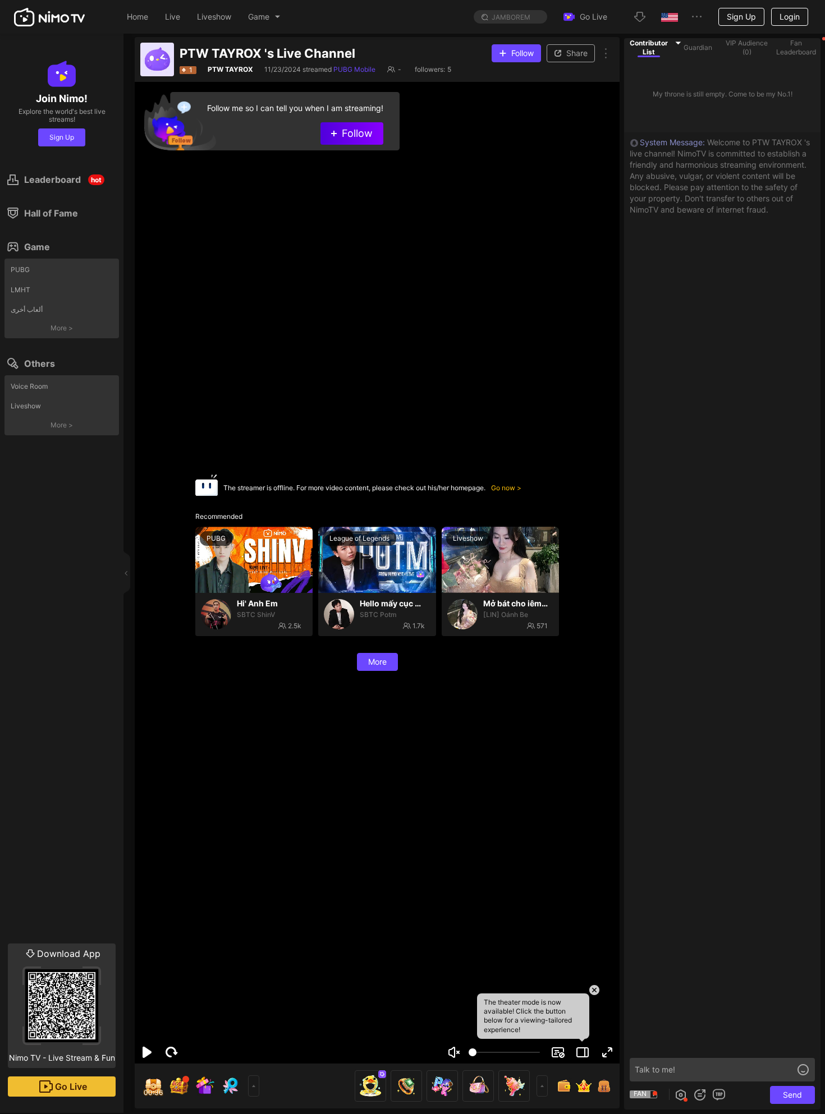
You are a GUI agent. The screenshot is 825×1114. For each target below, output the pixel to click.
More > (62, 328)
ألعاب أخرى (27, 309)
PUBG (20, 269)
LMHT (20, 290)
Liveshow (26, 406)
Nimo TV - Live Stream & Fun (62, 1005)
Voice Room (29, 386)
